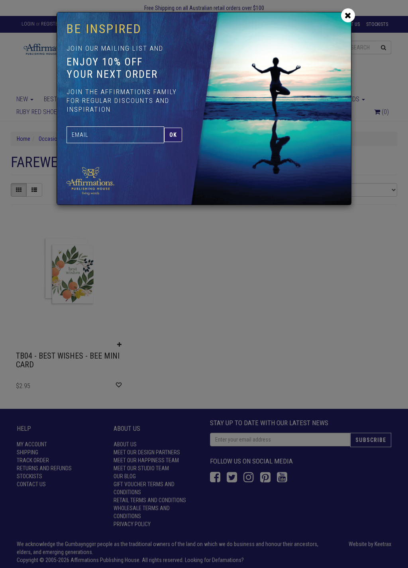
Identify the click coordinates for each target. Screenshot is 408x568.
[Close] (348, 15)
